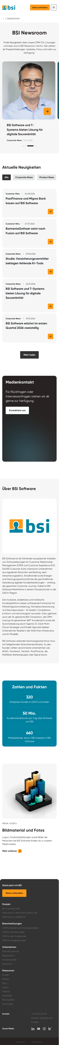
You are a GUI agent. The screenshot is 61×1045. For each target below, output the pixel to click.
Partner (5, 979)
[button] (47, 111)
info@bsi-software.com (42, 1018)
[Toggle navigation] (54, 7)
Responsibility (8, 955)
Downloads (7, 1004)
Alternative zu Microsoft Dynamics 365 (19, 913)
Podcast (6, 991)
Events (5, 987)
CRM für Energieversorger (14, 940)
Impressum (20, 1042)
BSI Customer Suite (11, 908)
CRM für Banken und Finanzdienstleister (20, 928)
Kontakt (34, 1022)
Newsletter (7, 995)
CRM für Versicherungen (13, 932)
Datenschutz (37, 1042)
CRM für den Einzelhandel (14, 936)
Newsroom (7, 964)
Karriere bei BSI (9, 960)
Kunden (5, 975)
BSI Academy (8, 1000)
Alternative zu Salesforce (13, 917)
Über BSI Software (10, 951)
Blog (4, 983)
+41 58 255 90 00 (39, 1014)
